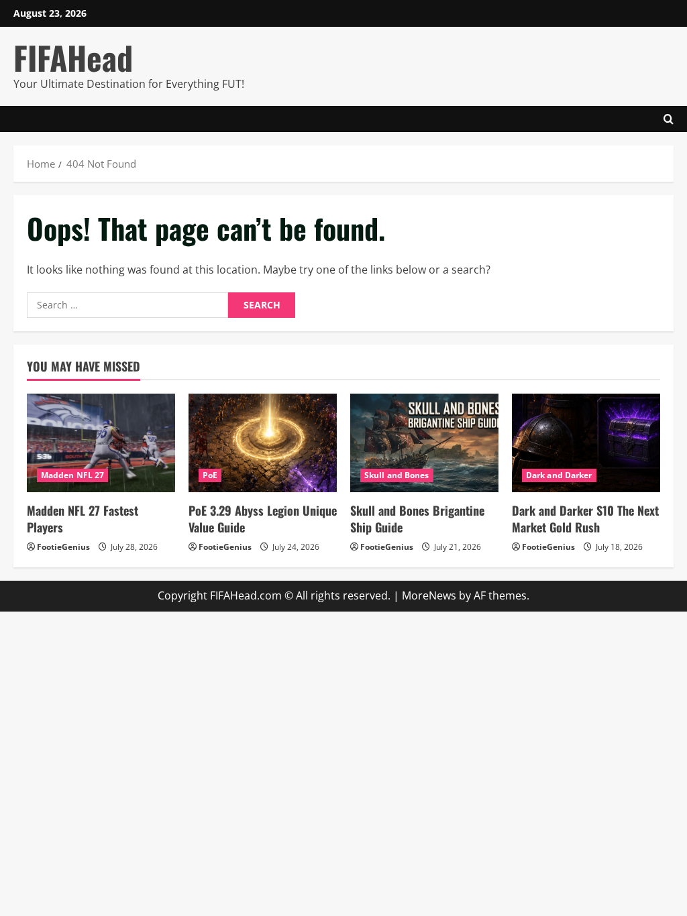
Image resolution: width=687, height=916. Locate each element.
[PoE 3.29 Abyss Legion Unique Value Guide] (263, 443)
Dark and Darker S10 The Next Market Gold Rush (585, 519)
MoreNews (429, 595)
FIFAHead (73, 57)
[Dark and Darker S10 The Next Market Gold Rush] (586, 443)
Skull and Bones (396, 475)
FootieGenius (63, 547)
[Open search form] (669, 119)
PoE (210, 475)
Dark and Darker (559, 475)
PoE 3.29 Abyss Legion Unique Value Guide (263, 519)
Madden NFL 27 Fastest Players (82, 519)
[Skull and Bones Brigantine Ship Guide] (424, 443)
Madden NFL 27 (72, 475)
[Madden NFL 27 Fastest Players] (101, 443)
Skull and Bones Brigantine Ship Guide (417, 519)
